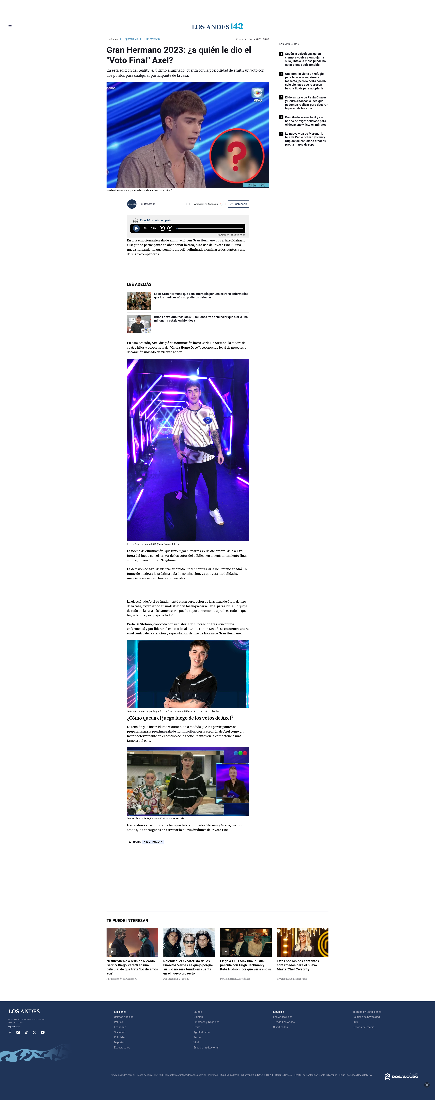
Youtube (43, 1032)
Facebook (10, 1032)
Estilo (197, 1027)
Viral (196, 1042)
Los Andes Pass (282, 1017)
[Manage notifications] (427, 1085)
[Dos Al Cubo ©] (401, 1079)
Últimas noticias (123, 1017)
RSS (355, 1022)
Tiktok (26, 1032)
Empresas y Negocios (206, 1022)
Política (118, 1022)
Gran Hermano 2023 (207, 240)
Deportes (119, 1042)
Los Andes (112, 39)
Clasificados (280, 1027)
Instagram (18, 1032)
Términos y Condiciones (367, 1011)
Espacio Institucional (206, 1047)
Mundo (198, 1011)
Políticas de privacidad (366, 1017)
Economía (120, 1027)
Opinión (198, 1017)
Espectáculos (131, 38)
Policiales (120, 1037)
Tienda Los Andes (284, 1022)
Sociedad (119, 1032)
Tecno (197, 1037)
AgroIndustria (202, 1032)
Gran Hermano (153, 842)
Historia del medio (363, 1027)
